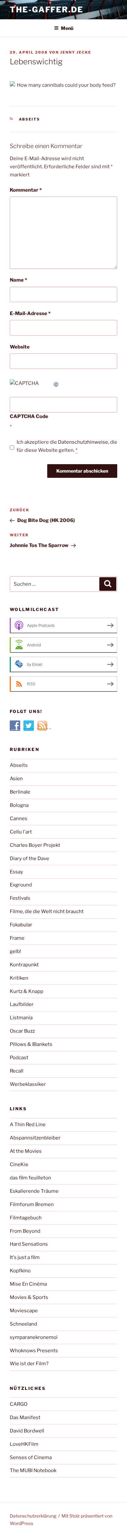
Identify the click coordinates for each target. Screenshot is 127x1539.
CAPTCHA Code (29, 416)
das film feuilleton (30, 1178)
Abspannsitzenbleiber (35, 1138)
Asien (16, 779)
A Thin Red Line (28, 1124)
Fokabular (21, 925)
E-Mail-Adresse (30, 313)
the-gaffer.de (46, 9)
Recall (16, 1071)
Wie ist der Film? (29, 1364)
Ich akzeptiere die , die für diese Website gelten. (67, 446)
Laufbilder (22, 1004)
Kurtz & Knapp (26, 991)
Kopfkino (20, 1271)
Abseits (29, 119)
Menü (67, 28)
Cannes (18, 818)
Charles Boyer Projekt (35, 845)
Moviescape (24, 1311)
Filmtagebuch (26, 1218)
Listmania (21, 1018)
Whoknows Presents (34, 1351)
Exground (21, 885)
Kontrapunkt (24, 965)
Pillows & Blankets (31, 1044)
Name (18, 280)
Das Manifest (25, 1417)
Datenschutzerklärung (33, 1516)
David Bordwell (27, 1431)
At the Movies (26, 1151)
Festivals (20, 898)
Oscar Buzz (22, 1031)
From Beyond (25, 1231)
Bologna (19, 805)
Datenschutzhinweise (83, 442)
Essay (16, 872)
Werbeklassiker (28, 1084)
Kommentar (26, 190)
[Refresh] (56, 383)
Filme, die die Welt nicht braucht (47, 911)
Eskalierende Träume (34, 1191)
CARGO (18, 1404)
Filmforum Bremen (32, 1204)
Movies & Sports (29, 1297)
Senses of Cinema (31, 1457)
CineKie (19, 1164)
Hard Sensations (29, 1244)
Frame (17, 938)
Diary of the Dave (29, 858)
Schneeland (23, 1324)
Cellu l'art (21, 832)
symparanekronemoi (34, 1337)
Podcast (19, 1058)
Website (20, 347)
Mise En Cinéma (28, 1284)
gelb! (15, 951)
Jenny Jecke (75, 52)
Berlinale (20, 792)
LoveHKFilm (24, 1444)
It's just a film (25, 1257)
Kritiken (19, 978)
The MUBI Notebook (33, 1470)
